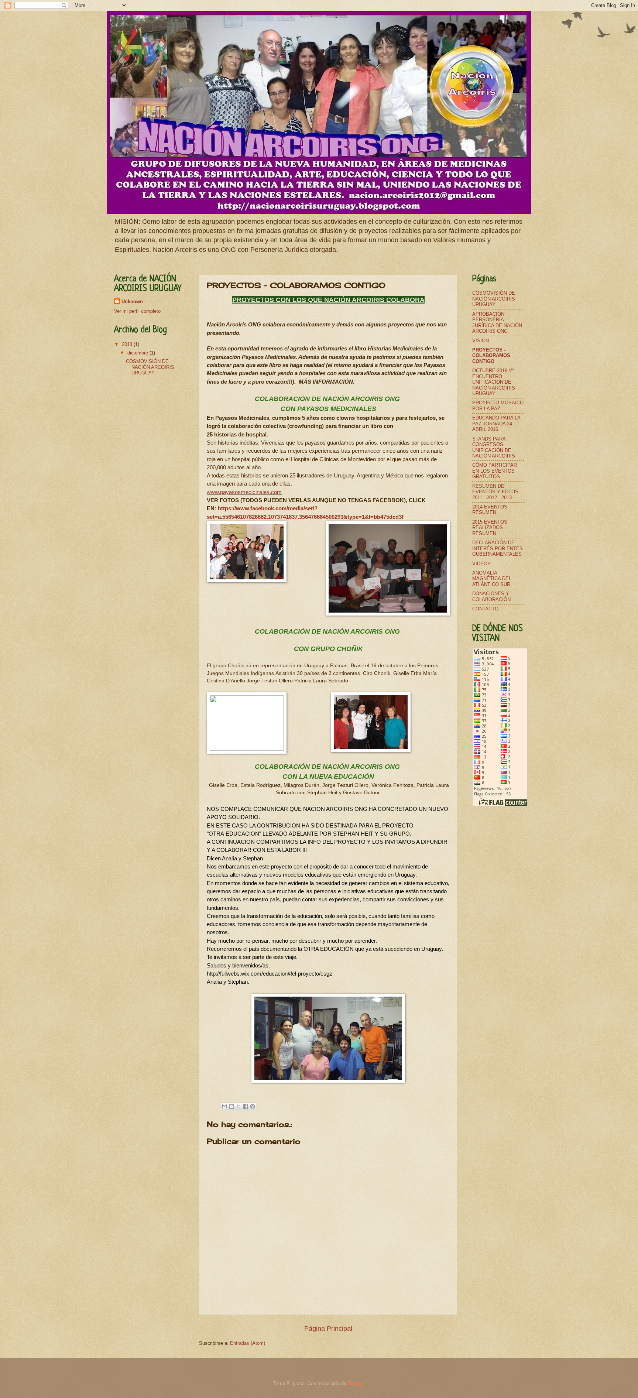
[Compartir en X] (238, 1106)
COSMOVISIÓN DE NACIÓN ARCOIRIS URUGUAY (150, 367)
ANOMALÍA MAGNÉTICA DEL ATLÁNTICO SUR (491, 578)
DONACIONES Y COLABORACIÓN (491, 596)
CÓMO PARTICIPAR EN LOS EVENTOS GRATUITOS (494, 470)
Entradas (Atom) (247, 1343)
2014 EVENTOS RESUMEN (489, 509)
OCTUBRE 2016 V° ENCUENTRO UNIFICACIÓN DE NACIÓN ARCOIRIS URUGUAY (493, 382)
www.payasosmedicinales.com (244, 492)
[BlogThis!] (231, 1106)
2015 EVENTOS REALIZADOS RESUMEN (489, 527)
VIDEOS (481, 563)
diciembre (138, 353)
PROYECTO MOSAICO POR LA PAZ (498, 405)
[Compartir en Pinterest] (252, 1106)
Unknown (132, 301)
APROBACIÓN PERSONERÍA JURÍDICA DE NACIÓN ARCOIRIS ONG (497, 322)
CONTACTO (485, 608)
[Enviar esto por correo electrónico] (224, 1106)
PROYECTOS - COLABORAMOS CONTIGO (491, 355)
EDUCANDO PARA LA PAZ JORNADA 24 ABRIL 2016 (496, 423)
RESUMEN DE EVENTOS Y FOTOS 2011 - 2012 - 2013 (495, 491)
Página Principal (328, 1328)
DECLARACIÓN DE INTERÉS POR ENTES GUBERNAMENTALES (497, 548)
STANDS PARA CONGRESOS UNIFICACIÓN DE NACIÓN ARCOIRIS (493, 447)
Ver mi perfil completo (137, 311)
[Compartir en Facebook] (245, 1106)
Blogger (356, 1383)
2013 (128, 344)
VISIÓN (480, 340)
